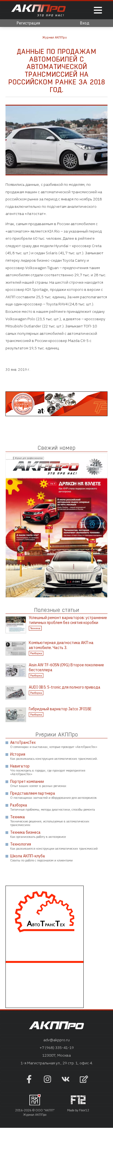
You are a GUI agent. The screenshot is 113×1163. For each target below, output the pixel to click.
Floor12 (84, 1110)
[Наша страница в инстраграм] (47, 1081)
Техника (35, 628)
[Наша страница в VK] (65, 1081)
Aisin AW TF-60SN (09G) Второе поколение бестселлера (66, 667)
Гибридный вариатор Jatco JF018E (60, 708)
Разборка (36, 653)
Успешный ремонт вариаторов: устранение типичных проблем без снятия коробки (68, 620)
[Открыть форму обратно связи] (84, 1080)
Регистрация (28, 23)
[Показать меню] (98, 10)
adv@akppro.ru (56, 1039)
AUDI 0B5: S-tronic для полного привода (64, 687)
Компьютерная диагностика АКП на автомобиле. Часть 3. (61, 645)
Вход (84, 23)
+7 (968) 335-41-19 (56, 1047)
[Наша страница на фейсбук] (29, 1081)
